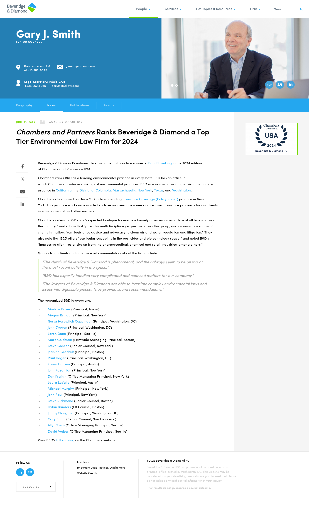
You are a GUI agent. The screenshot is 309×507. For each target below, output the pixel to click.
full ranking (65, 440)
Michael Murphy (61, 389)
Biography (24, 105)
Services (171, 9)
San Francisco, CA (37, 66)
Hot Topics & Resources (214, 9)
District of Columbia (95, 190)
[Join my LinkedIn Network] (290, 84)
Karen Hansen (59, 364)
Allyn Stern (56, 425)
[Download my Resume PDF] (268, 84)
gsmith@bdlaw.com (80, 66)
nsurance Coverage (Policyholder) (151, 199)
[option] (235, 58)
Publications (79, 105)
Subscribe (31, 486)
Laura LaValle (59, 382)
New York (145, 190)
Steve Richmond (60, 401)
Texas (158, 190)
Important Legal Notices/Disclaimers (101, 467)
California (64, 190)
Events (109, 105)
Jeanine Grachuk (61, 352)
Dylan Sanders (59, 407)
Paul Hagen (57, 358)
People (141, 9)
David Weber (58, 431)
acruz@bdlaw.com (65, 86)
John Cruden (57, 327)
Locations (83, 462)
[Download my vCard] (279, 84)
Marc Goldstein (60, 340)
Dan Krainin (57, 376)
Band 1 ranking (160, 163)
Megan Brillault (60, 315)
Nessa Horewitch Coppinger (70, 321)
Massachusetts (124, 190)
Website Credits (87, 473)
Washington (181, 190)
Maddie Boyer (59, 309)
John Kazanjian (59, 370)
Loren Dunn (57, 334)
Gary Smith (56, 419)
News (51, 105)
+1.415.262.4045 (35, 70)
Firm (253, 9)
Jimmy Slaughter (61, 413)
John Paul (55, 395)
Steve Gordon (58, 346)
